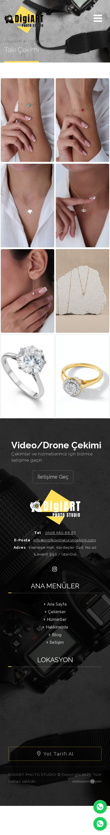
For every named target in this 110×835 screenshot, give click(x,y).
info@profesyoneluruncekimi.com (64, 540)
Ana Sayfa (57, 604)
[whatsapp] (100, 807)
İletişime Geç (53, 477)
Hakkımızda (57, 627)
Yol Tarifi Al (58, 754)
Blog (56, 634)
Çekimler (57, 611)
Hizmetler (57, 619)
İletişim (57, 642)
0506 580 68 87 (60, 532)
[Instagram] (54, 568)
